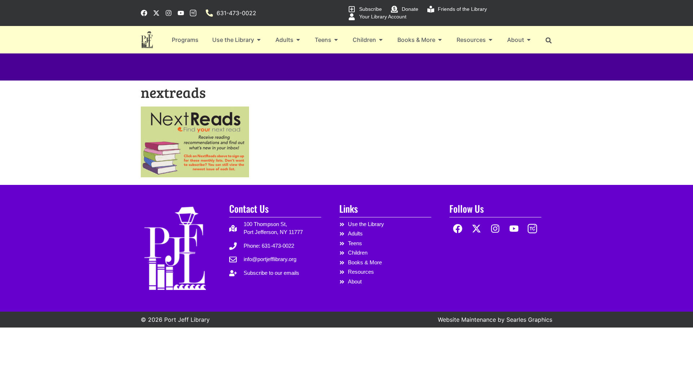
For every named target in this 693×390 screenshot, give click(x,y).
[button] (548, 40)
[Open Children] (381, 39)
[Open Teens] (336, 39)
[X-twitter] (476, 228)
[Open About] (529, 39)
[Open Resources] (490, 39)
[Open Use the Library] (259, 39)
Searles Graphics (529, 319)
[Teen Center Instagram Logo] (532, 228)
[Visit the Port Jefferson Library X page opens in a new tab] (156, 13)
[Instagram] (495, 228)
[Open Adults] (298, 39)
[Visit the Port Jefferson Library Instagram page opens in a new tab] (168, 13)
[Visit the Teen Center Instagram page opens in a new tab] (193, 13)
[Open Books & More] (440, 39)
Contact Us (249, 209)
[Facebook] (457, 228)
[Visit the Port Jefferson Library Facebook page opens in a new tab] (144, 13)
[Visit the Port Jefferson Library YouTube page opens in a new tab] (181, 13)
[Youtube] (513, 228)
